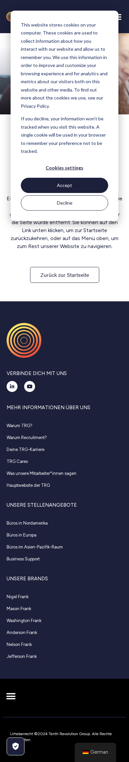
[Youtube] (29, 386)
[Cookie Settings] (15, 746)
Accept (64, 185)
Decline (64, 203)
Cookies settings (64, 167)
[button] (10, 696)
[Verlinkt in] (12, 386)
